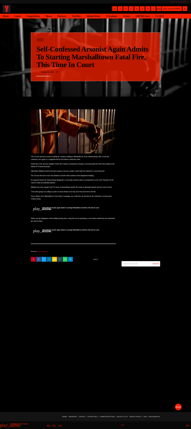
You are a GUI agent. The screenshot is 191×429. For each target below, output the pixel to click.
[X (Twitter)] (174, 2)
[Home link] (7, 9)
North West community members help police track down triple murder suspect (145, 237)
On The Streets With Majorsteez (143, 183)
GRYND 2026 (131, 385)
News (40, 40)
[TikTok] (176, 2)
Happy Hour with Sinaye (140, 150)
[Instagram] (183, 2)
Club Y (134, 161)
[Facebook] (185, 2)
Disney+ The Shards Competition (144, 226)
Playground (136, 195)
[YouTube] (172, 2)
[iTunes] (181, 2)
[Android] (187, 2)
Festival (127, 381)
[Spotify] (178, 2)
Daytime (127, 125)
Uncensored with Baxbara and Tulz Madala (144, 173)
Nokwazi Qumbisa (43, 251)
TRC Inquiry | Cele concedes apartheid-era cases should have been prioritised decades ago (51, 311)
